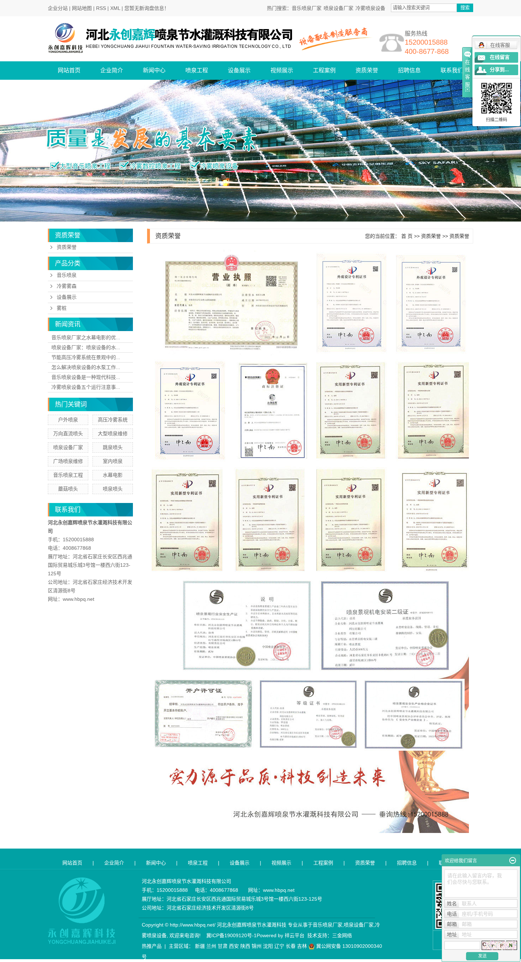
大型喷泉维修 (113, 433)
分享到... (499, 69)
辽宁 (279, 946)
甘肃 (223, 946)
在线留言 (500, 57)
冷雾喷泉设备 (370, 8)
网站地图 (82, 8)
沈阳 (268, 946)
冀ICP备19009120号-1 (231, 935)
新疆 (200, 946)
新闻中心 (154, 70)
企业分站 (58, 8)
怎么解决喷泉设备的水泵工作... (85, 367)
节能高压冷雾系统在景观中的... (85, 357)
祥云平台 (294, 935)
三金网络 (342, 935)
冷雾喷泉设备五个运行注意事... (85, 387)
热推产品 (152, 946)
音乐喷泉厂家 (306, 8)
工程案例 (324, 70)
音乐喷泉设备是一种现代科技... (85, 377)
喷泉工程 (196, 70)
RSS (101, 8)
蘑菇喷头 (68, 489)
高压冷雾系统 (113, 420)
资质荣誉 (366, 70)
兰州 (211, 946)
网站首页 (69, 70)
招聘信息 (409, 70)
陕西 (245, 946)
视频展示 (281, 70)
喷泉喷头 (113, 489)
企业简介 (111, 70)
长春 (291, 946)
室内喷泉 (113, 461)
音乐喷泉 (67, 275)
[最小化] (512, 860)
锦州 (257, 946)
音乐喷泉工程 (68, 475)
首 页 (407, 236)
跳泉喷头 (113, 447)
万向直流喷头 (68, 433)
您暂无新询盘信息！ (146, 8)
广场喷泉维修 (68, 461)
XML (115, 8)
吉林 (302, 946)
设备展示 (239, 70)
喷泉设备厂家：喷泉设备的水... (85, 347)
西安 (234, 946)
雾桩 (62, 308)
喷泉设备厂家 (338, 8)
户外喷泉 (68, 420)
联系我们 (452, 70)
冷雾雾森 (67, 286)
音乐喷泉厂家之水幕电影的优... (85, 337)
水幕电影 (113, 475)
